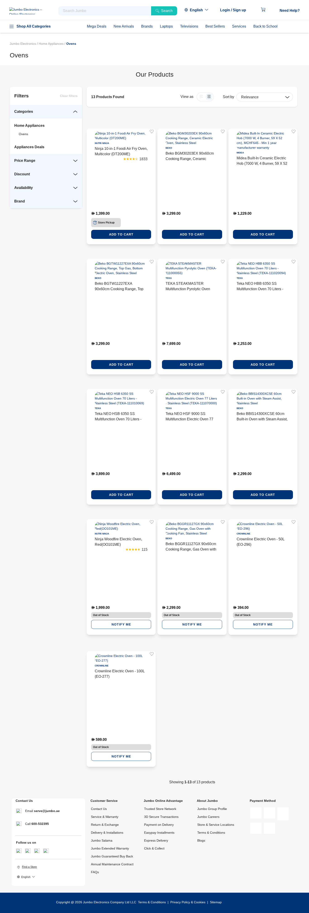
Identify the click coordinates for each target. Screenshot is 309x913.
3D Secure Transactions (161, 817)
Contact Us (99, 809)
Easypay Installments (159, 832)
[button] (235, 10)
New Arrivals (124, 26)
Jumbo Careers (208, 817)
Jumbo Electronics (23, 43)
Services (239, 26)
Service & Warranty (104, 817)
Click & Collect (154, 848)
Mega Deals (96, 26)
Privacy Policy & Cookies (187, 902)
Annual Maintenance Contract (112, 864)
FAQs (95, 872)
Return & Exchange (105, 824)
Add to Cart (121, 234)
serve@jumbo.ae (47, 811)
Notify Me (121, 624)
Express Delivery (156, 840)
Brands (147, 26)
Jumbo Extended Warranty (110, 848)
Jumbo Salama (101, 840)
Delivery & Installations (107, 832)
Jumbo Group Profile (212, 809)
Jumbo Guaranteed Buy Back (112, 856)
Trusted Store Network (160, 809)
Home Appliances (51, 43)
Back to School (265, 26)
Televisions (189, 26)
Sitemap (216, 902)
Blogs (201, 840)
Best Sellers (215, 26)
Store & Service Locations (215, 824)
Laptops (166, 26)
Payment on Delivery (159, 824)
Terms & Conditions (211, 832)
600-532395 (40, 824)
